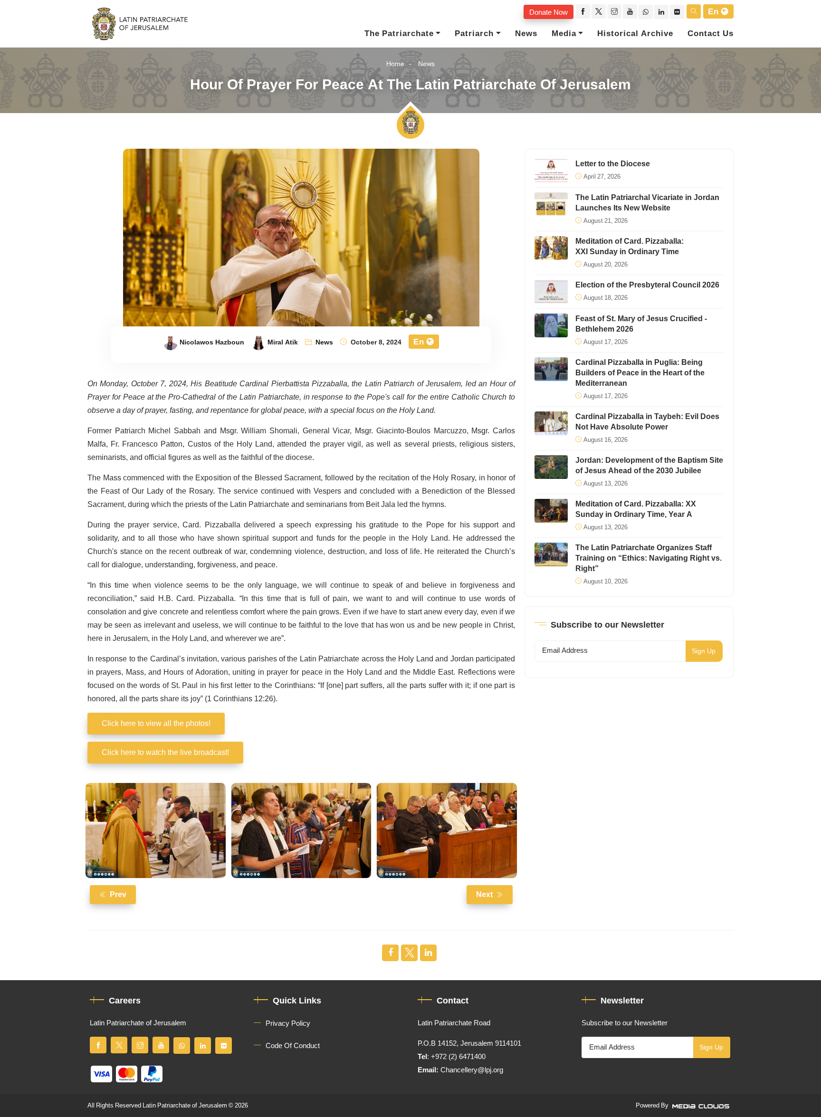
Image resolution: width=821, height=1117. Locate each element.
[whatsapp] (646, 12)
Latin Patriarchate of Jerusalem (185, 1105)
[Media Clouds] (702, 1105)
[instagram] (614, 11)
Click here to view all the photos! (156, 724)
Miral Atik (282, 342)
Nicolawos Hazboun (212, 342)
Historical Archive (635, 33)
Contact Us (710, 33)
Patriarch (474, 33)
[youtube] (630, 11)
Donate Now (548, 12)
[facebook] (583, 11)
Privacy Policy (288, 1023)
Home (395, 64)
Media (564, 33)
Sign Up (704, 651)
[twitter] (599, 11)
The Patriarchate (399, 33)
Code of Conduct (293, 1045)
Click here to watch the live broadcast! (165, 753)
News (526, 33)
